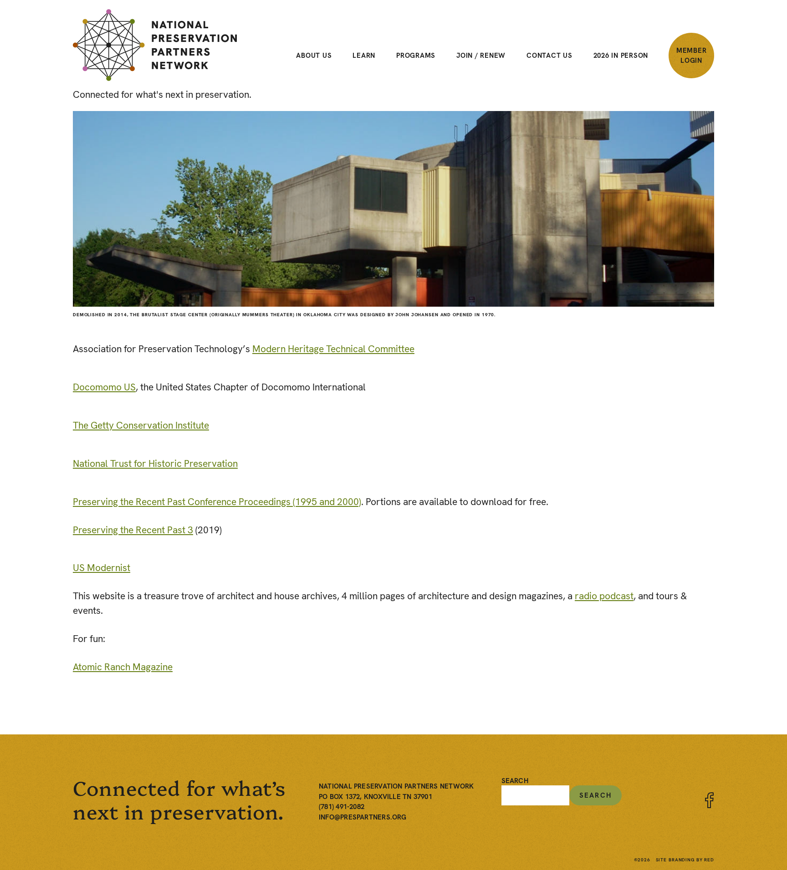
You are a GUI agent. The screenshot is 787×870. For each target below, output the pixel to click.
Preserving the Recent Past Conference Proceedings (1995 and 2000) (217, 502)
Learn (364, 55)
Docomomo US (104, 387)
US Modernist (101, 567)
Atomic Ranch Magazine (123, 667)
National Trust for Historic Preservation (155, 463)
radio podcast (604, 596)
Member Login (691, 55)
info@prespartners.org (363, 817)
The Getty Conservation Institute (141, 425)
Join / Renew (481, 55)
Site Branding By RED (685, 860)
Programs (415, 55)
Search (514, 781)
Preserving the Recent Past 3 (133, 530)
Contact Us (549, 55)
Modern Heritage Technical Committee (333, 349)
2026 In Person (621, 55)
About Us (314, 55)
